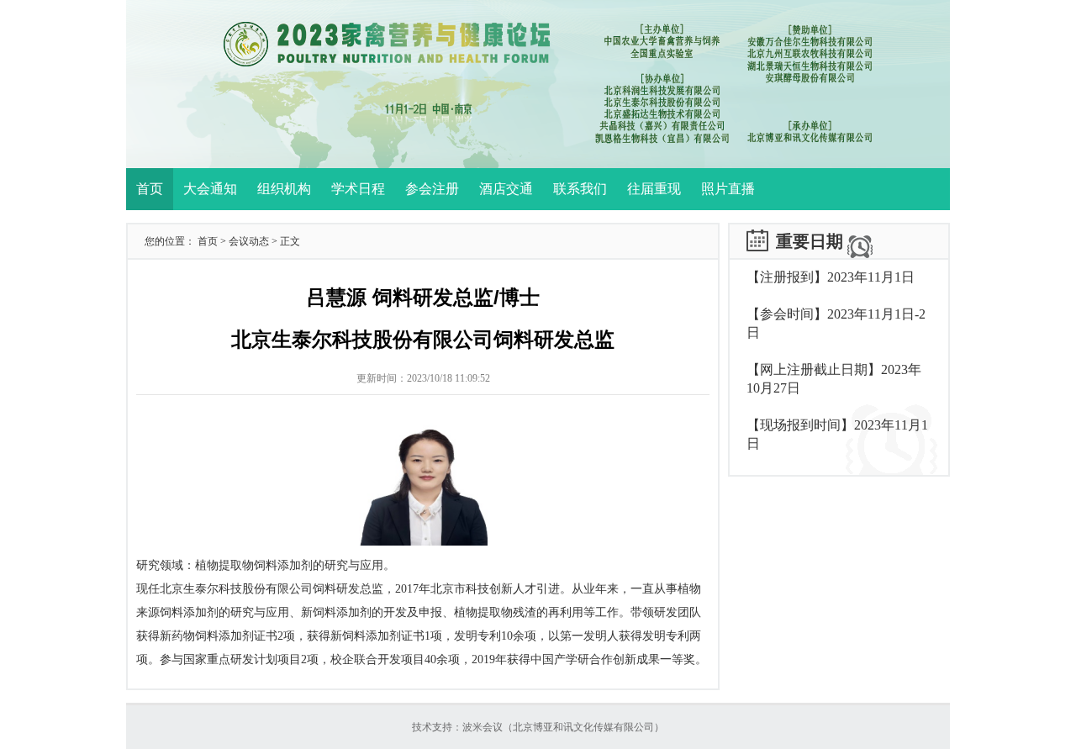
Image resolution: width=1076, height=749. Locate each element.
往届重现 (654, 189)
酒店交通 (506, 189)
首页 (149, 189)
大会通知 (210, 189)
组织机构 (284, 189)
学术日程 (358, 189)
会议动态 (249, 241)
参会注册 (432, 189)
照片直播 (728, 189)
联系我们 (580, 189)
